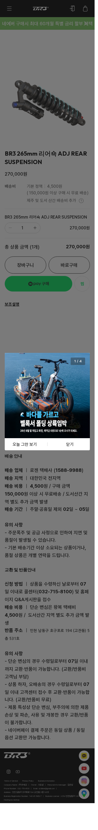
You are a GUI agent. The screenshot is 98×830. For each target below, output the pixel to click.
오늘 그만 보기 (25, 444)
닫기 (70, 444)
